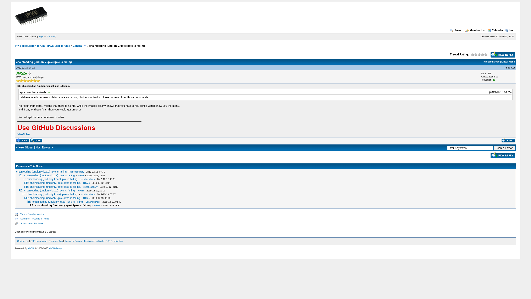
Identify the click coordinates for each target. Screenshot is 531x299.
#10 (513, 67)
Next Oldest (25, 147)
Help (512, 30)
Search (458, 30)
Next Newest (43, 147)
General (78, 45)
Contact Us (23, 241)
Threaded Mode (490, 61)
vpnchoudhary (77, 171)
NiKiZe (81, 175)
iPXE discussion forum (30, 45)
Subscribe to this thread (32, 223)
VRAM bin (23, 134)
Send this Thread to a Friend (34, 218)
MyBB (31, 248)
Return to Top (56, 241)
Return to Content (73, 241)
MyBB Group (55, 248)
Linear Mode (508, 61)
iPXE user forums (58, 45)
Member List (478, 30)
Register (51, 36)
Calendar (497, 30)
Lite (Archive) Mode (94, 241)
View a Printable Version (32, 214)
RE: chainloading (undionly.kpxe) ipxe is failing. (47, 175)
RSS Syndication (114, 241)
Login (40, 36)
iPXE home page (38, 241)
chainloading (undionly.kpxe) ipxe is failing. (42, 171)
